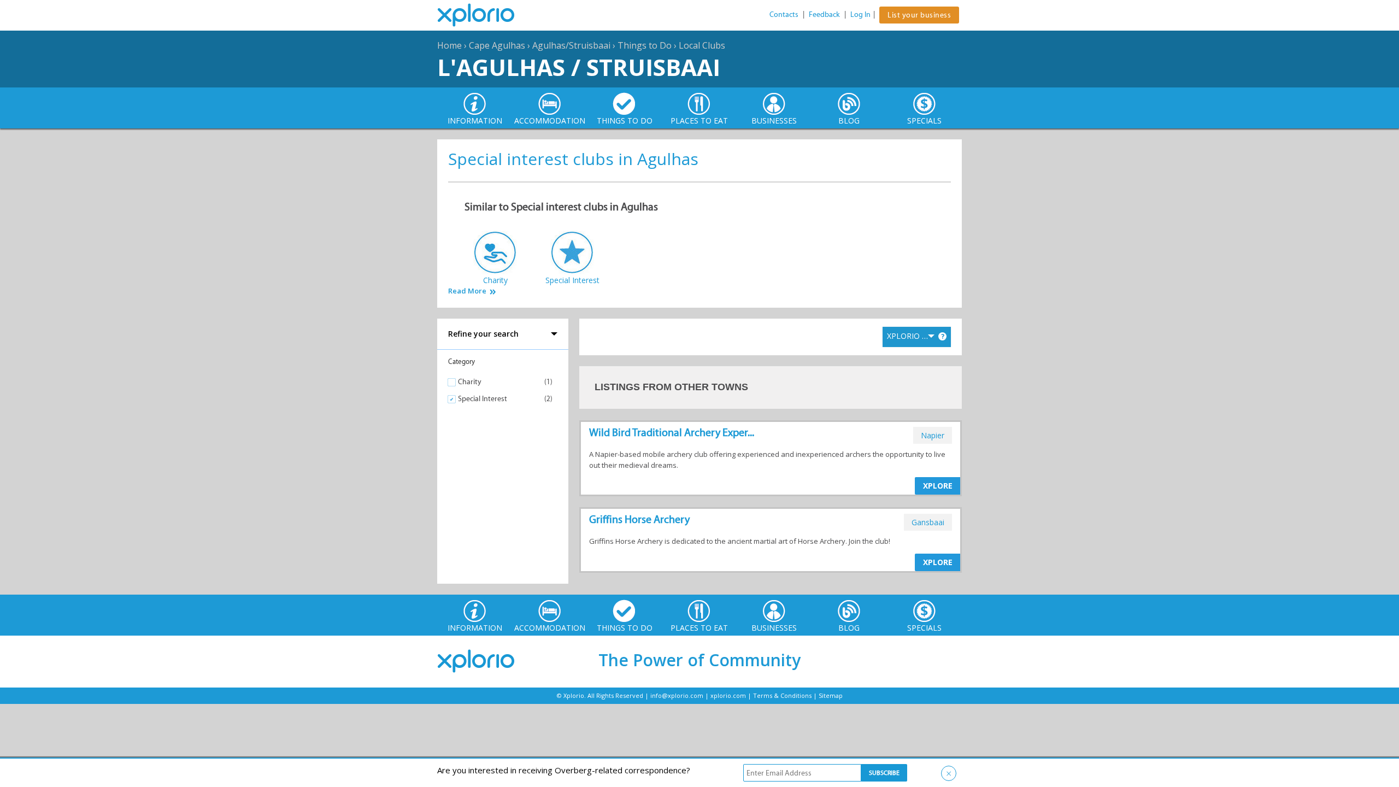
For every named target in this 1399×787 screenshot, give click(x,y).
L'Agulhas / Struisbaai (578, 67)
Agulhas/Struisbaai (571, 45)
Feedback (824, 14)
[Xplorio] (484, 15)
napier (932, 435)
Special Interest (482, 398)
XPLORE (938, 485)
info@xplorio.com (676, 695)
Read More (467, 291)
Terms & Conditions (782, 695)
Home (449, 45)
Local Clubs (702, 45)
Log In (860, 14)
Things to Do (645, 45)
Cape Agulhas (497, 45)
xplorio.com (728, 695)
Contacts (783, 14)
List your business (919, 15)
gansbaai (928, 522)
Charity (469, 381)
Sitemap (831, 695)
